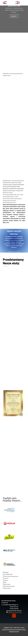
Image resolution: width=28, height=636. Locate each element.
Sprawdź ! (14, 16)
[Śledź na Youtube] (14, 616)
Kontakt (14, 483)
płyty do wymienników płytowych (12, 114)
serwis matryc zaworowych (11, 119)
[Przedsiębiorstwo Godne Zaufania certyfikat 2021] (13, 415)
